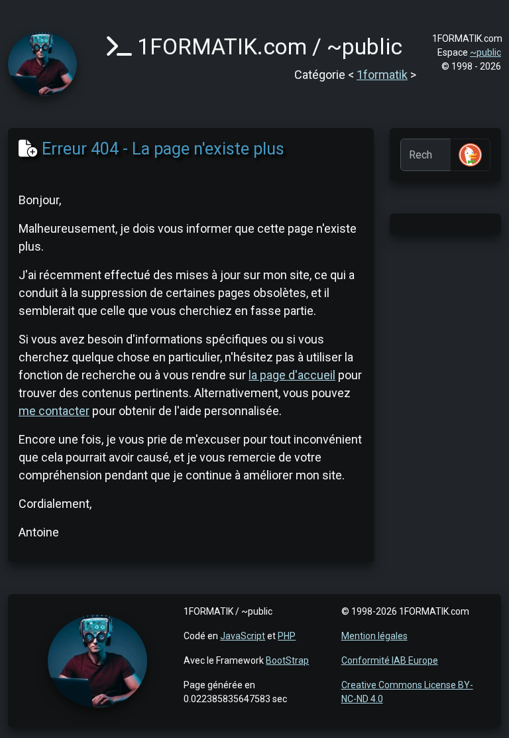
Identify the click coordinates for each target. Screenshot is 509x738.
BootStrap (287, 660)
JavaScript (242, 636)
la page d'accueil (292, 375)
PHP (287, 636)
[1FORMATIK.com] (42, 63)
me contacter (54, 411)
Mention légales (374, 636)
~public (485, 52)
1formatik (382, 75)
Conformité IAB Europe (389, 660)
